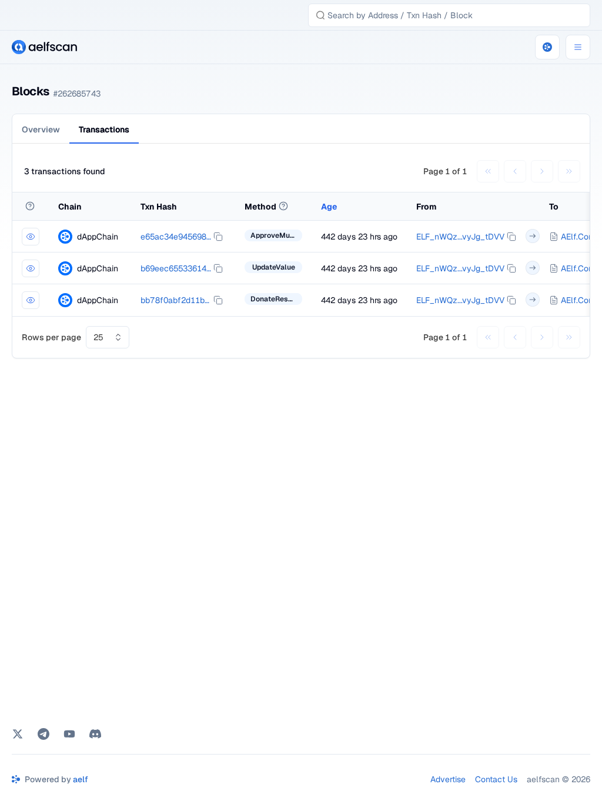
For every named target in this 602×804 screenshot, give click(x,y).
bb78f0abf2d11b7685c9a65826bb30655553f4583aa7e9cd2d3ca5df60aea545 (176, 300)
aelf (80, 779)
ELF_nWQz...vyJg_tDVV (460, 236)
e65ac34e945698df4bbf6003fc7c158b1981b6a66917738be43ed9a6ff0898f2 (176, 236)
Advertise (448, 779)
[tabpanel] (301, 255)
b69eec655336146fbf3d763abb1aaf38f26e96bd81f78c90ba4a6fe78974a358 (176, 268)
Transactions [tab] (104, 129)
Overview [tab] (41, 129)
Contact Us (496, 779)
